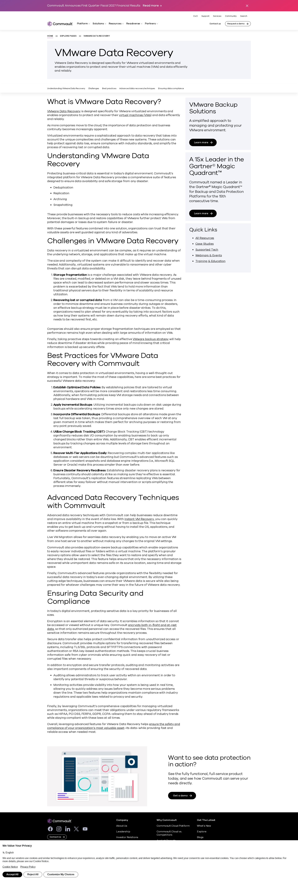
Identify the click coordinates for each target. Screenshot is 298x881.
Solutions (98, 23)
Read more (151, 6)
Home (50, 36)
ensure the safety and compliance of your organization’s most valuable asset (113, 726)
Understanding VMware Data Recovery (66, 88)
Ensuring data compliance (171, 88)
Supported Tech (206, 250)
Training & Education (210, 261)
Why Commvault (167, 820)
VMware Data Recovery (64, 111)
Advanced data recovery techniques (137, 88)
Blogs (200, 837)
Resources (115, 23)
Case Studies (204, 244)
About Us (121, 826)
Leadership (123, 831)
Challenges (93, 88)
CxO (195, 16)
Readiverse (133, 23)
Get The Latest (206, 820)
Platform (82, 23)
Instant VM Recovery (139, 519)
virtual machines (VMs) (135, 115)
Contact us (215, 23)
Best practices (109, 88)
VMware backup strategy (151, 339)
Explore (201, 831)
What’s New (204, 826)
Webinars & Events (208, 255)
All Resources (204, 238)
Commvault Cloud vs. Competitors (169, 833)
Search (243, 16)
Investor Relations (127, 837)
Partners (150, 23)
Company (122, 820)
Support (205, 16)
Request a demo (235, 23)
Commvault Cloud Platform (173, 826)
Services (217, 16)
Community (231, 16)
